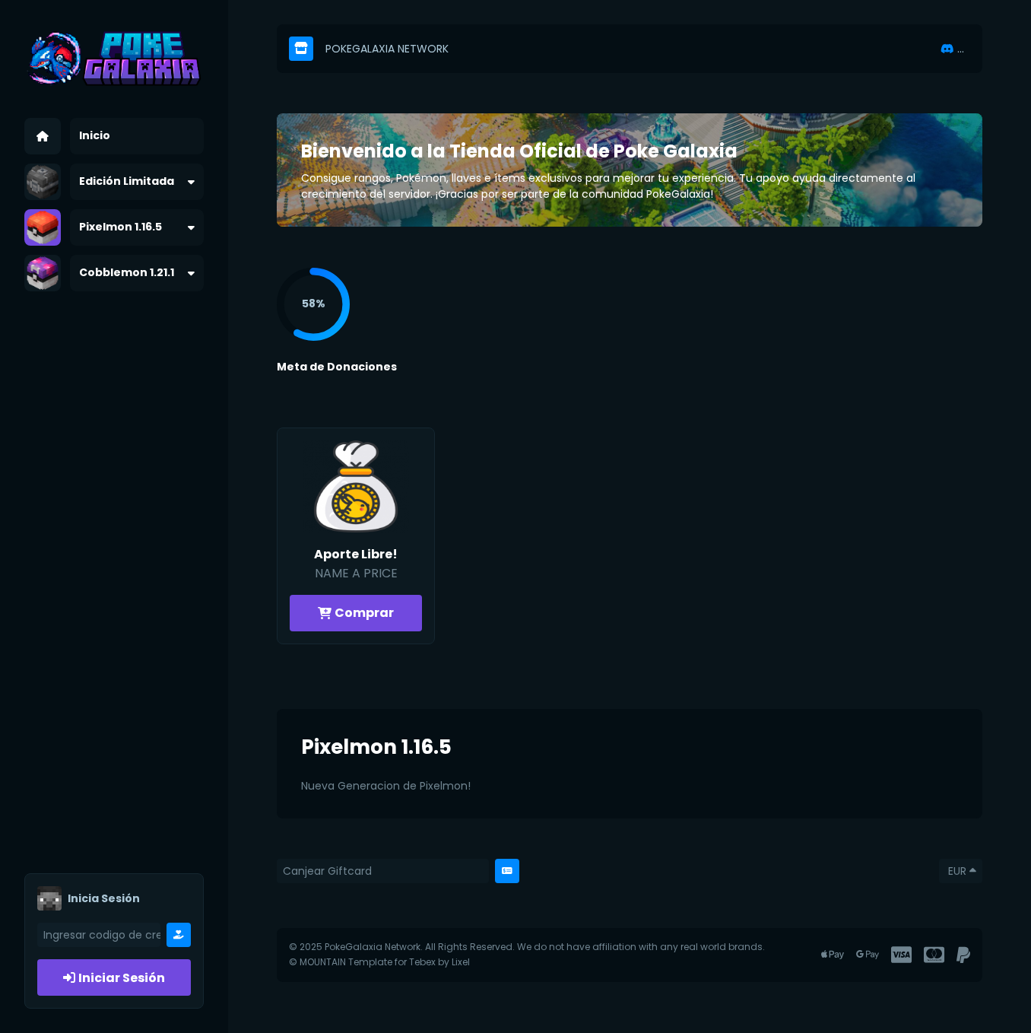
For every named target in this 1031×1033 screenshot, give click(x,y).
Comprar (364, 612)
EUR (957, 871)
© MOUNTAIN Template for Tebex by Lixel (379, 961)
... (960, 48)
